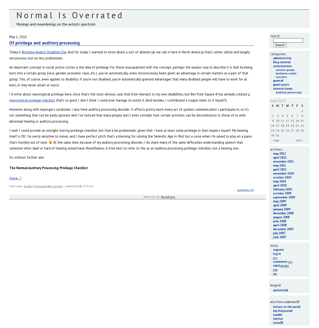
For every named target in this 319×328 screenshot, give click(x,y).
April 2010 (280, 185)
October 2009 (282, 193)
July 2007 (279, 233)
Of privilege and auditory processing (44, 43)
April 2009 (280, 205)
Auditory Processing (35, 186)
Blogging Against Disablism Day (44, 52)
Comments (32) (245, 190)
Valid (281, 266)
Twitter (278, 319)
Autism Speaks (285, 70)
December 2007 (283, 229)
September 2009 (284, 197)
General (278, 81)
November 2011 (283, 162)
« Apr (276, 140)
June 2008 (279, 221)
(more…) (15, 178)
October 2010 (282, 177)
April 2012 (280, 158)
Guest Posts (281, 85)
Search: (275, 36)
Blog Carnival (54, 186)
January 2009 (281, 209)
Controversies (282, 66)
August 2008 (281, 217)
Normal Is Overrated (70, 15)
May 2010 (279, 181)
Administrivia (282, 58)
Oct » (299, 140)
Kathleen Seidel (286, 73)
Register (278, 250)
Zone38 (278, 323)
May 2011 (279, 166)
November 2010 (283, 173)
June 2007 (279, 237)
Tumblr (277, 315)
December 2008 (283, 213)
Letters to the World (286, 307)
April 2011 (280, 169)
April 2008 (280, 225)
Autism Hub (280, 290)
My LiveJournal (282, 311)
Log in (277, 254)
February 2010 (282, 189)
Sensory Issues (283, 89)
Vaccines (281, 77)
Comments (282, 262)
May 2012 (279, 154)
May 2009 (279, 201)
